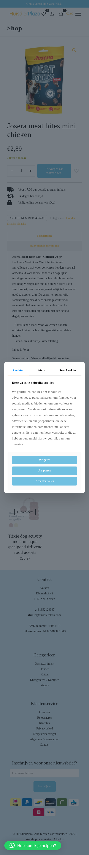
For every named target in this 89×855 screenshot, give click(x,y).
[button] (32, 845)
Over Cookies (67, 370)
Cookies (18, 370)
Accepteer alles (44, 481)
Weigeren (44, 460)
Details (41, 370)
